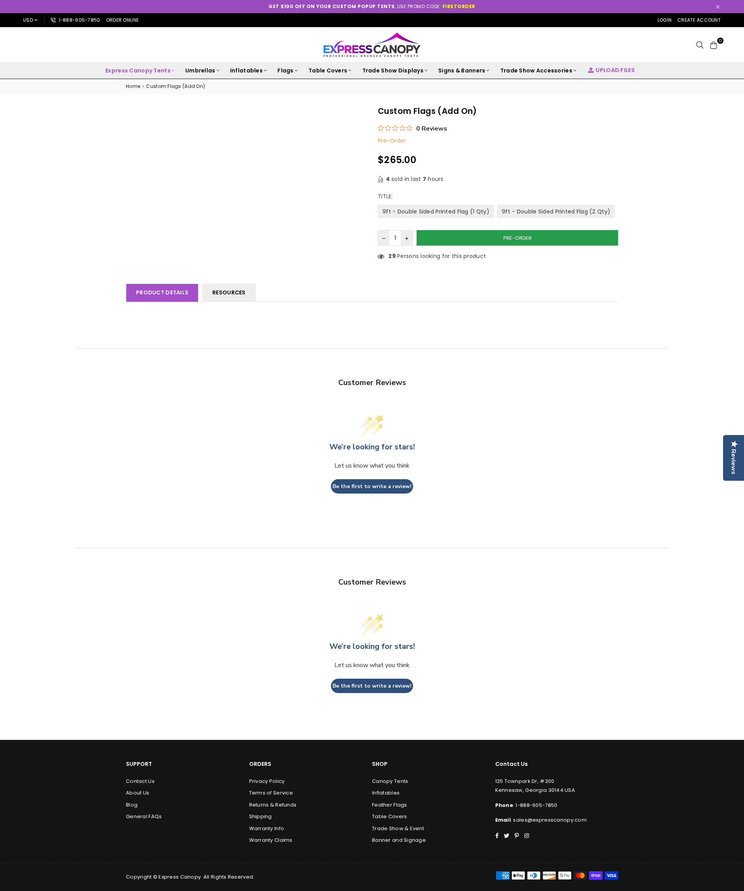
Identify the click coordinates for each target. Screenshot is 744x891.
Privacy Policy (267, 781)
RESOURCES (229, 292)
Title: (386, 196)
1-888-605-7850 (78, 20)
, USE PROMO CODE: (372, 6)
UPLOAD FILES (615, 70)
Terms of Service (271, 792)
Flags (285, 70)
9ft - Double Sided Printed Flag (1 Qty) (435, 211)
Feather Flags (389, 804)
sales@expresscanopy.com (549, 820)
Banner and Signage (399, 840)
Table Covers (327, 70)
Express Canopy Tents (137, 70)
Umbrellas (200, 70)
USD (28, 20)
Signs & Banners (461, 70)
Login (665, 20)
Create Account (699, 20)
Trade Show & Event (398, 828)
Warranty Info (266, 828)
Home (133, 86)
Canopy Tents (390, 781)
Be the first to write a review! (372, 486)
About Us (137, 792)
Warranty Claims (271, 840)
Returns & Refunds (273, 804)
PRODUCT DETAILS (162, 292)
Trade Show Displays (393, 70)
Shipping (260, 816)
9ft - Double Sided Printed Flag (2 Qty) (556, 211)
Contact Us (140, 781)
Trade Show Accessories (536, 70)
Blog (132, 804)
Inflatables (246, 70)
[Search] (700, 44)
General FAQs (144, 816)
